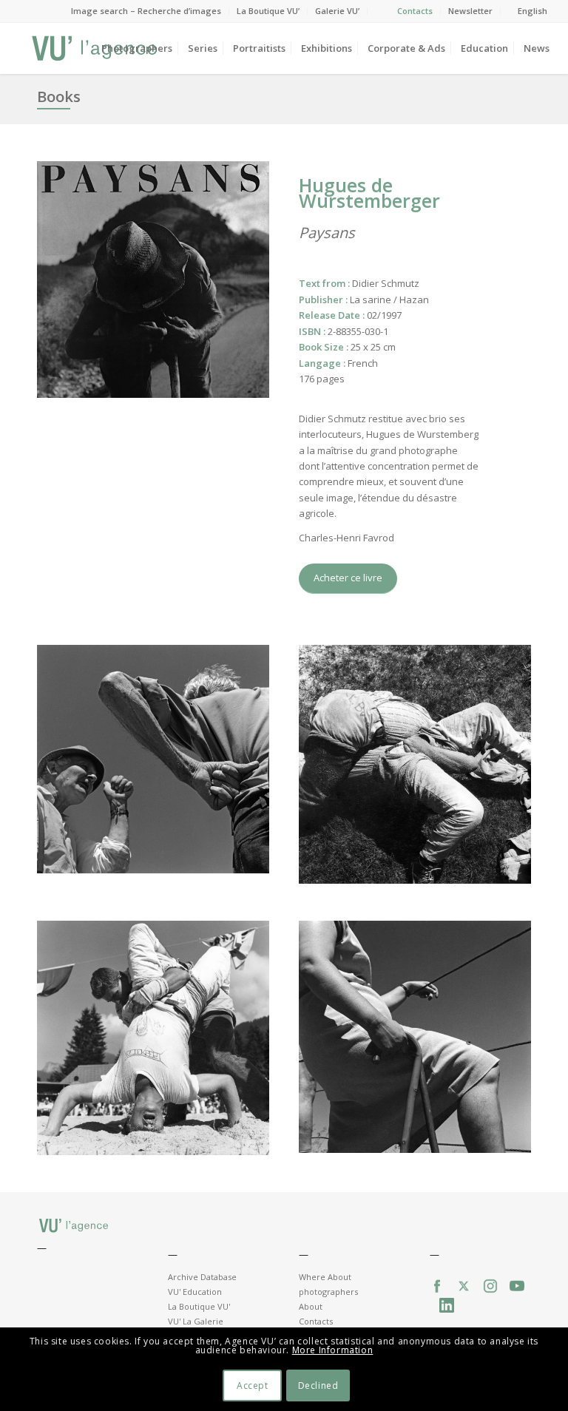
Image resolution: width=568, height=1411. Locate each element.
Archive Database (202, 1276)
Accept (252, 1385)
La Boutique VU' (199, 1306)
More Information (332, 1350)
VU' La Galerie (195, 1321)
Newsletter (470, 10)
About (310, 1306)
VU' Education (195, 1291)
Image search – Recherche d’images (146, 10)
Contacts (415, 10)
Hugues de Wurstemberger (369, 192)
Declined (318, 1385)
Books (59, 96)
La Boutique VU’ (268, 10)
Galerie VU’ (337, 10)
